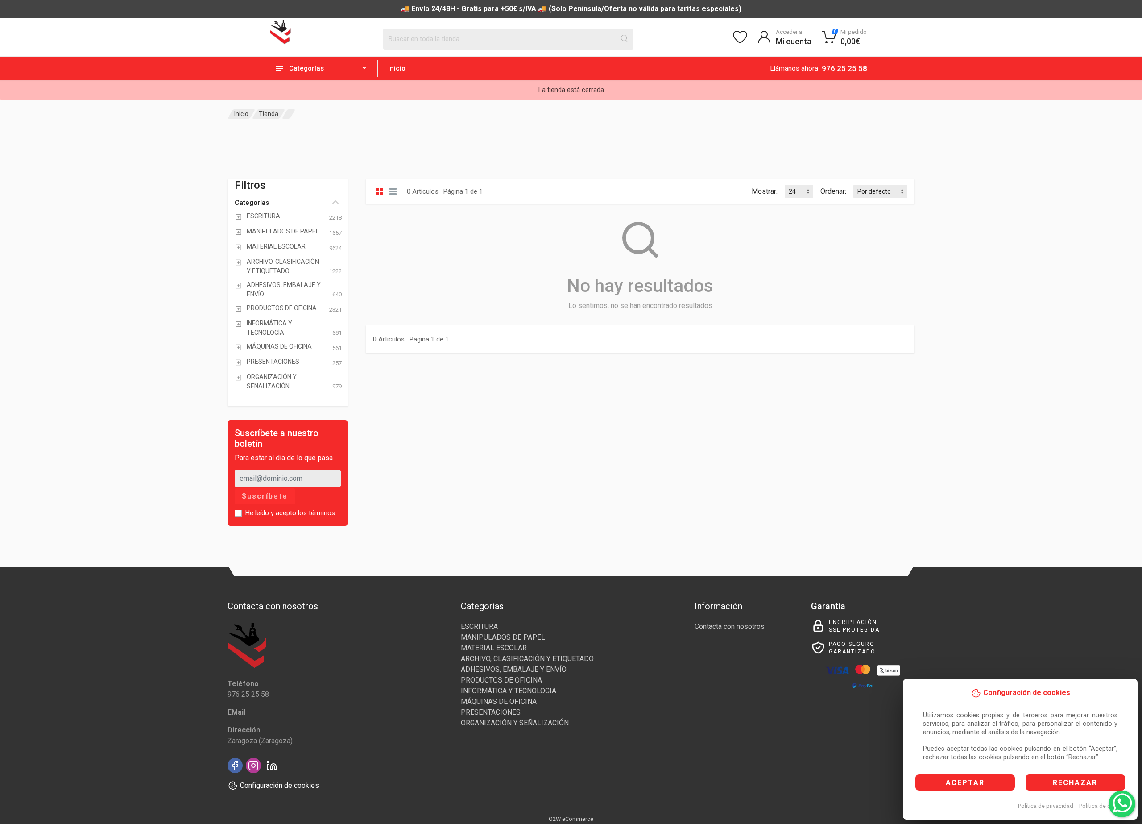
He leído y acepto (290, 513)
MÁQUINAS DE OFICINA (499, 701)
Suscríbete (265, 496)
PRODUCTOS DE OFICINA (501, 680)
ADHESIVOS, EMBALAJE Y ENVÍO (514, 669)
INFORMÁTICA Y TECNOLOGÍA (508, 691)
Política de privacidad (1045, 806)
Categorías (252, 203)
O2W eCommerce (571, 819)
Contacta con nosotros (730, 626)
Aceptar (965, 782)
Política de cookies (1103, 806)
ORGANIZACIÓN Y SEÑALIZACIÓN (515, 723)
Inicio (396, 68)
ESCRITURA (479, 626)
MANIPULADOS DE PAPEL (503, 637)
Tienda (268, 113)
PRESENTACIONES (491, 712)
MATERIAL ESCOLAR (494, 648)
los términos (316, 513)
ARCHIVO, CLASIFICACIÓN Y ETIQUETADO (527, 658)
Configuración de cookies (279, 785)
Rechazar (1075, 782)
